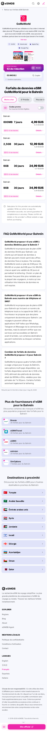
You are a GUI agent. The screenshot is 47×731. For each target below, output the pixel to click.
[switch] (41, 107)
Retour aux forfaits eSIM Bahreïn (16, 10)
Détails (39, 130)
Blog (4, 619)
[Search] (33, 3)
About (4, 623)
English (5, 661)
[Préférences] (38, 3)
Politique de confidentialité (13, 640)
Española (6, 674)
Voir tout (23, 40)
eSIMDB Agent (8, 627)
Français (5, 669)
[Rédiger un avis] (43, 3)
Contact (5, 648)
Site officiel (25, 727)
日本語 (4, 665)
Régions (5, 614)
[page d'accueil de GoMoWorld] (18, 56)
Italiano (5, 678)
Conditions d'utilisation (11, 644)
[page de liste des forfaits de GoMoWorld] (29, 56)
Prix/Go (26, 100)
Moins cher (9, 100)
